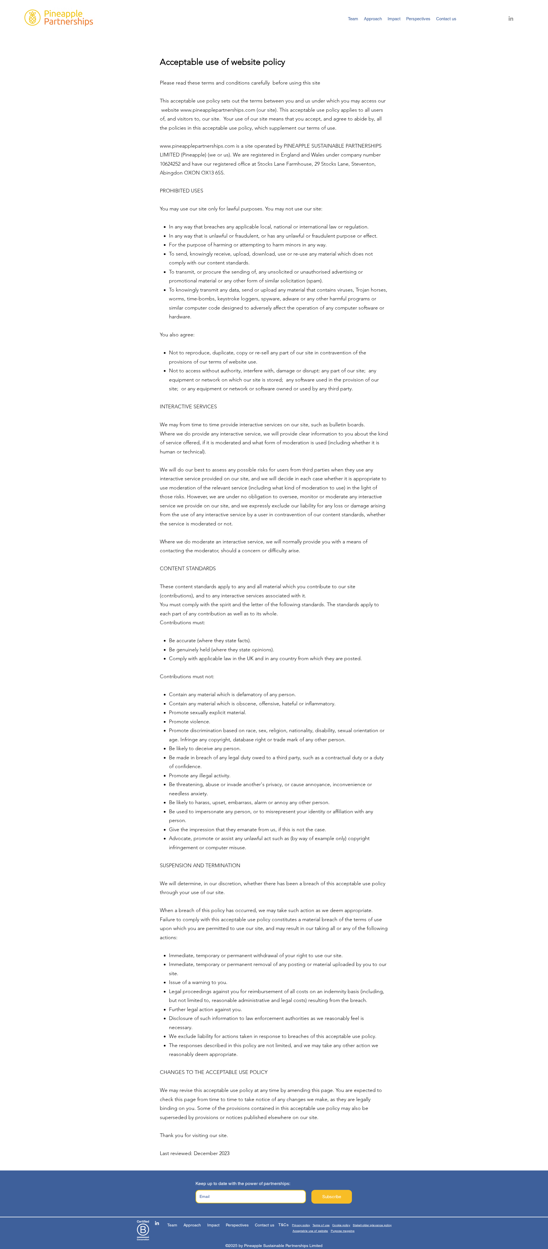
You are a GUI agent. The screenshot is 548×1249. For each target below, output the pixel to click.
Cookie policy (341, 1225)
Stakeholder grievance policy (372, 1225)
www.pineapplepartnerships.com (217, 110)
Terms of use (321, 1225)
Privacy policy (301, 1225)
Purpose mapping (343, 1231)
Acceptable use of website (310, 1231)
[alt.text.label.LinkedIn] (511, 19)
